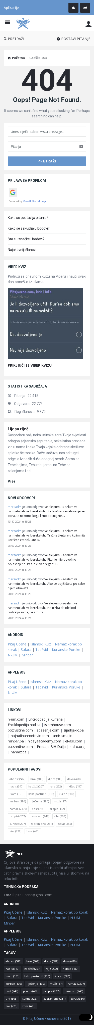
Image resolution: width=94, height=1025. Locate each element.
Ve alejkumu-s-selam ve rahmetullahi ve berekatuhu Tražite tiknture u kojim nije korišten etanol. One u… (46, 535)
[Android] (85, 8)
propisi (18, 816)
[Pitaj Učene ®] (24, 23)
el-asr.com (73, 741)
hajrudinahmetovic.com (30, 735)
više (12, 481)
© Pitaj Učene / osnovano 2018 (47, 1019)
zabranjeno (42, 824)
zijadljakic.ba (73, 730)
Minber (27, 655)
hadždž (36, 786)
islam (16, 794)
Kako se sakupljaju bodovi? (29, 228)
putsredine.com (20, 746)
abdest (17, 779)
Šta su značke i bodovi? (26, 239)
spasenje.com (48, 730)
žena (32, 831)
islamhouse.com (57, 724)
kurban (18, 801)
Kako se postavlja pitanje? (28, 218)
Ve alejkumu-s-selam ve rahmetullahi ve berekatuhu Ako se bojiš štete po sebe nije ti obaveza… (46, 583)
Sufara (26, 649)
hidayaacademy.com (44, 741)
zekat (65, 824)
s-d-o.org (77, 746)
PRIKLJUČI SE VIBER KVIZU (30, 365)
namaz (18, 809)
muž (60, 801)
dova (73, 779)
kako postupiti (41, 794)
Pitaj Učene (17, 644)
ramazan (40, 816)
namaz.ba (19, 752)
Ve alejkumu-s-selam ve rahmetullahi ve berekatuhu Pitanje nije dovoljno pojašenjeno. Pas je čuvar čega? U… (42, 559)
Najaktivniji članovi (22, 250)
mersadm (15, 507)
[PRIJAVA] (88, 24)
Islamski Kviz (40, 644)
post (38, 809)
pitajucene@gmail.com (28, 894)
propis (57, 809)
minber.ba (16, 741)
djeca (55, 779)
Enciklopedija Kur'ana (45, 719)
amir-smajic (62, 735)
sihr (60, 816)
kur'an (66, 794)
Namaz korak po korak (69, 912)
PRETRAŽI (16, 38)
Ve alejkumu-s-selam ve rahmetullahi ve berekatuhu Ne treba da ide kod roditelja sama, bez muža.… (42, 607)
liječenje (40, 801)
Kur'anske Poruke (66, 649)
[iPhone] (73, 8)
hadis (16, 786)
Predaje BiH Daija (51, 746)
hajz (55, 786)
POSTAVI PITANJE (75, 38)
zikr (15, 831)
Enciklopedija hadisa (24, 724)
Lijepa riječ (18, 429)
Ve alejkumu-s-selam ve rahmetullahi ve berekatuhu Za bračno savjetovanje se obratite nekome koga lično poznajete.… (46, 511)
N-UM (13, 655)
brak (36, 779)
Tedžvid (41, 649)
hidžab (74, 786)
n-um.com (16, 719)
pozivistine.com (20, 730)
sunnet (18, 824)
